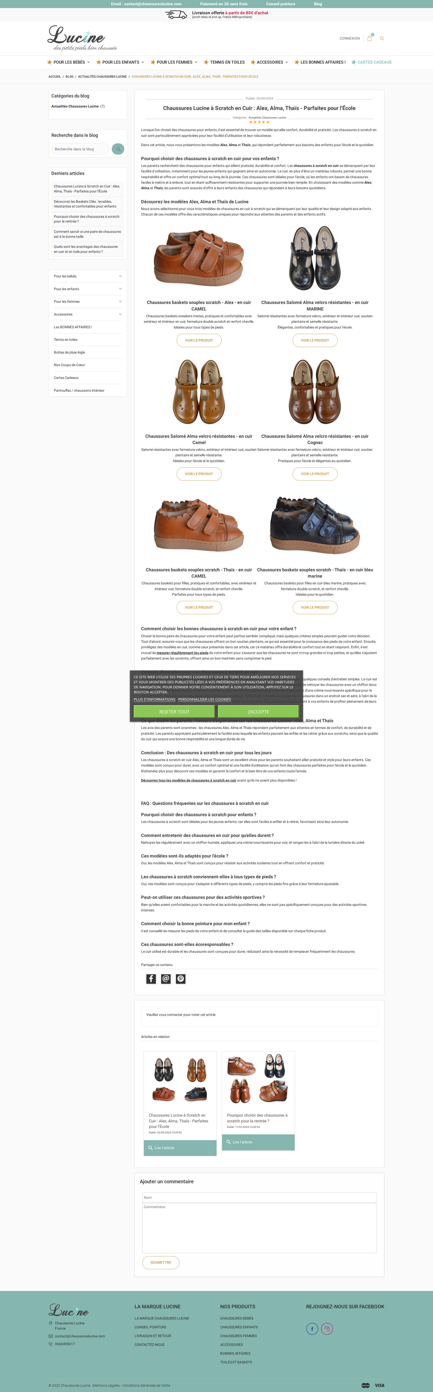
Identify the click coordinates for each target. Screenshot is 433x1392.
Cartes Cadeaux (374, 62)
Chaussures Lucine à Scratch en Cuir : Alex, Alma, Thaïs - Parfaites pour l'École (178, 1121)
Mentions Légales (106, 1385)
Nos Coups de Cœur (69, 365)
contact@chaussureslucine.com (153, 4)
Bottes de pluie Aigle (69, 352)
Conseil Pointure (150, 1327)
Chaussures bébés (236, 1318)
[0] (370, 38)
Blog (318, 4)
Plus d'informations (154, 698)
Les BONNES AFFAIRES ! (323, 62)
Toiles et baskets (236, 1362)
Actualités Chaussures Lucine (267, 117)
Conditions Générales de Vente (146, 1385)
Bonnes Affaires (235, 1353)
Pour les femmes (67, 301)
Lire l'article (161, 1148)
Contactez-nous (149, 1345)
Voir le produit (199, 340)
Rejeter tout (174, 711)
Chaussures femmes (238, 1336)
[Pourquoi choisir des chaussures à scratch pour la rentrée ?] (258, 1079)
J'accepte (258, 711)
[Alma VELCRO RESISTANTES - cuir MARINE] (315, 258)
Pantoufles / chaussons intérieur (79, 390)
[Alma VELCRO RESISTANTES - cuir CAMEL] (199, 391)
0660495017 (65, 1344)
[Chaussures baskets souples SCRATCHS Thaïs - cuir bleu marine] (315, 525)
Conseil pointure (280, 4)
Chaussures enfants (239, 1327)
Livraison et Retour (153, 1336)
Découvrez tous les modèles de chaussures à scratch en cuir (188, 780)
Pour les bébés (65, 276)
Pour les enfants (66, 289)
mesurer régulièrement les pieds (182, 653)
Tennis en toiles (227, 62)
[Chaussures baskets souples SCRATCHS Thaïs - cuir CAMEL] (199, 525)
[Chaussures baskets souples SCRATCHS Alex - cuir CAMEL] (199, 258)
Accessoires (63, 314)
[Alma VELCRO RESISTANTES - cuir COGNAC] (315, 391)
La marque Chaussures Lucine (162, 1318)
